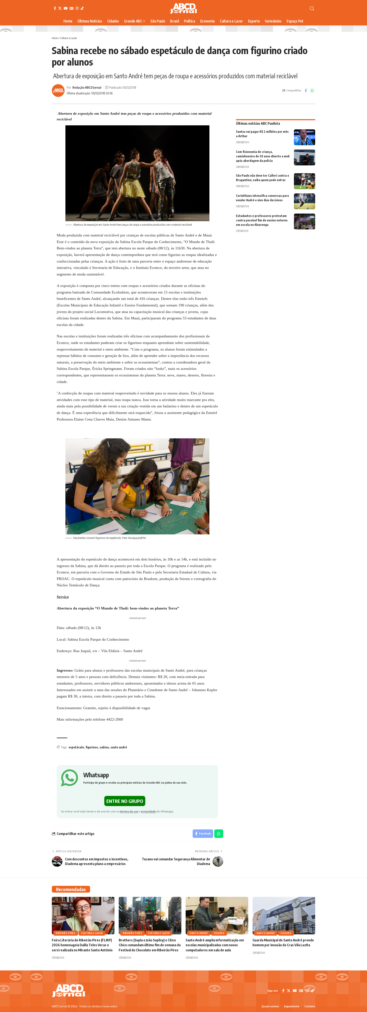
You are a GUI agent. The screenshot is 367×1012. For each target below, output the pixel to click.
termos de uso (129, 811)
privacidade (148, 811)
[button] (312, 8)
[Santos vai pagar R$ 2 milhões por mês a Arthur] (304, 137)
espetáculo (76, 747)
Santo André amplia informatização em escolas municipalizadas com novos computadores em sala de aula (215, 945)
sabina (104, 747)
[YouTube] (66, 8)
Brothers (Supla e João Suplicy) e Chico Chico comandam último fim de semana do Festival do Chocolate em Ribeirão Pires (150, 945)
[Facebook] (55, 8)
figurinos (92, 747)
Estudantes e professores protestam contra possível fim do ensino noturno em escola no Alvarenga (262, 220)
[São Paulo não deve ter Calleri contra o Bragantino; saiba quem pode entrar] (304, 181)
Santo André (199, 933)
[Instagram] (77, 8)
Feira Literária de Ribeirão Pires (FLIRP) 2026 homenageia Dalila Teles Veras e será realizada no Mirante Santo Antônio (82, 945)
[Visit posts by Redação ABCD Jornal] (58, 90)
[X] (60, 8)
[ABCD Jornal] (183, 8)
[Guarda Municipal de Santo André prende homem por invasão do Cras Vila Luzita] (284, 915)
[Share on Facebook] (306, 90)
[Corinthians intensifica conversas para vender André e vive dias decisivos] (304, 201)
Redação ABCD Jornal (86, 87)
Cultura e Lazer (68, 38)
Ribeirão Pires (65, 933)
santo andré (118, 747)
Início (55, 38)
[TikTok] (82, 8)
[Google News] (72, 8)
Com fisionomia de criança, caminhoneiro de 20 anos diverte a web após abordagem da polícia (263, 156)
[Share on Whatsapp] (312, 90)
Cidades (219, 933)
